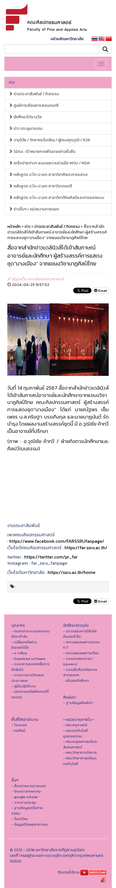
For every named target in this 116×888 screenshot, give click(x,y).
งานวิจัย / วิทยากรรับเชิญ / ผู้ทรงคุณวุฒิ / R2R (51, 140)
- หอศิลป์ (18, 730)
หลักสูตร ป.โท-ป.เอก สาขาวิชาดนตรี (42, 186)
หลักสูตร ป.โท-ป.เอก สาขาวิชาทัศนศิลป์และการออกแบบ (58, 198)
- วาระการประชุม (23, 802)
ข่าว (12, 82)
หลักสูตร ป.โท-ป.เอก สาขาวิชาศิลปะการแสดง (50, 175)
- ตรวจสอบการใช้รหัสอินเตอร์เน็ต (80, 633)
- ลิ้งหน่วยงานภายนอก (28, 786)
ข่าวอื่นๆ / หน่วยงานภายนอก (36, 209)
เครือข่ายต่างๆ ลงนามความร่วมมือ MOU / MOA (51, 163)
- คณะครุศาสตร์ (75, 725)
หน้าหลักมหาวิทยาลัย (67, 39)
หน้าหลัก (14, 227)
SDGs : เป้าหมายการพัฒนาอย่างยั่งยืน (44, 152)
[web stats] (97, 872)
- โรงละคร (19, 725)
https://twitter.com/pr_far (51, 556)
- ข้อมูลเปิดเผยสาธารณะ (29, 824)
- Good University (26, 791)
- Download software (28, 658)
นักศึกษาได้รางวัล (27, 117)
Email (102, 290)
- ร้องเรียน (19, 818)
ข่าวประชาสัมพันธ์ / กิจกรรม (36, 94)
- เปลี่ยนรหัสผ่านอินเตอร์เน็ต (24, 644)
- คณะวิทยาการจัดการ (80, 752)
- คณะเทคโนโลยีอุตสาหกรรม (75, 733)
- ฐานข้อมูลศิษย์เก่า (78, 702)
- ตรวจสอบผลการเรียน (81, 653)
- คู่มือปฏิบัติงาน (23, 686)
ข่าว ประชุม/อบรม (27, 128)
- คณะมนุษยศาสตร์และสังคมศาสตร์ (80, 744)
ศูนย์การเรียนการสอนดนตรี (36, 105)
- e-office (19, 653)
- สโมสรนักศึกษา (76, 680)
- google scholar (24, 797)
